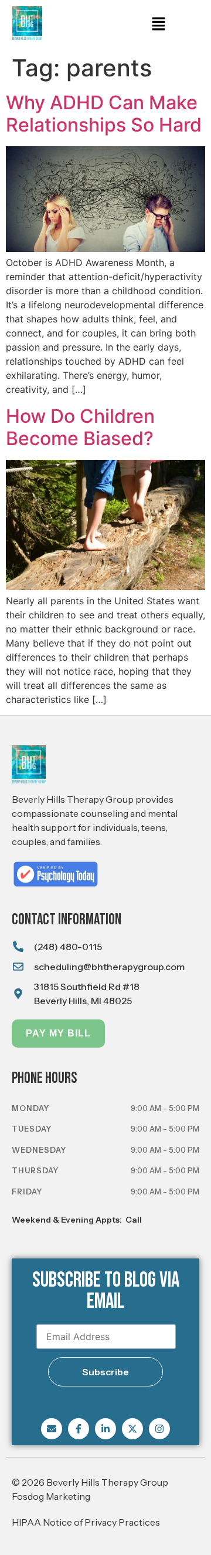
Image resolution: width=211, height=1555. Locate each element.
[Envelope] (51, 1428)
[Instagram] (159, 1428)
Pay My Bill (58, 1033)
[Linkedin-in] (105, 1428)
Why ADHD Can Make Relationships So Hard (104, 113)
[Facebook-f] (78, 1428)
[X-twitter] (132, 1428)
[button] (158, 24)
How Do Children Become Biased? (80, 427)
